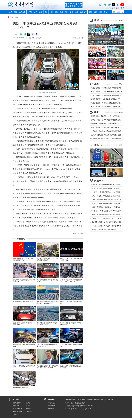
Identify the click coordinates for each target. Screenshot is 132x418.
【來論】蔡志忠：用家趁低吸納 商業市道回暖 (105, 88)
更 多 (121, 20)
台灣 (35, 12)
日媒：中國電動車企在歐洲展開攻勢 (24, 366)
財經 (51, 12)
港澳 (15, 12)
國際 (46, 12)
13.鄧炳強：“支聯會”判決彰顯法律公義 (103, 229)
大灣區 (30, 12)
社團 (90, 12)
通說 (76, 12)
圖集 (61, 12)
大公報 (28, 406)
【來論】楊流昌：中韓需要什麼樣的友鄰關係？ (106, 91)
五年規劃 (22, 12)
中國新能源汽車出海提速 (20, 387)
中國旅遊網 (29, 411)
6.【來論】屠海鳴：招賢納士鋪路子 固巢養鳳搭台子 (107, 203)
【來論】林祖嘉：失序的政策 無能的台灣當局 (105, 95)
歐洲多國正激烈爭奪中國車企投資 (23, 301)
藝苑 (95, 12)
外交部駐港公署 (17, 408)
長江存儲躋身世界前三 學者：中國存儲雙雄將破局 (107, 138)
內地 (40, 12)
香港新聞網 (51, 406)
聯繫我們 (51, 408)
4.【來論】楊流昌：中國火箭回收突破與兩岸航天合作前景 (109, 196)
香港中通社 (51, 403)
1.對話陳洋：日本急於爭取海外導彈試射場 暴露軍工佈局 (109, 184)
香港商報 (28, 408)
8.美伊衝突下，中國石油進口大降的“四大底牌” (105, 211)
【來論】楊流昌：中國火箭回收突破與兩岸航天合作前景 (109, 103)
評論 (71, 12)
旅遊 (100, 12)
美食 (105, 12)
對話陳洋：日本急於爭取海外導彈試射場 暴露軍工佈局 (108, 135)
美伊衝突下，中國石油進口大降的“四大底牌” (105, 123)
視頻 (56, 12)
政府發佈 (83, 12)
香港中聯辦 (15, 406)
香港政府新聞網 (17, 411)
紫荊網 (14, 414)
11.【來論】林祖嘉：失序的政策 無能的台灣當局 (106, 222)
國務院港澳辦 (16, 403)
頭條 (10, 12)
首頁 (11, 17)
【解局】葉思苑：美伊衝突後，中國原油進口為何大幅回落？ (110, 127)
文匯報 (28, 403)
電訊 (66, 12)
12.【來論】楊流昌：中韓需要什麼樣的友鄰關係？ (107, 226)
